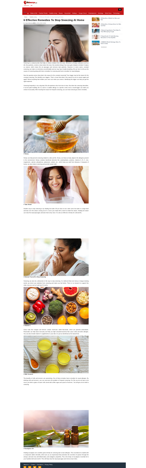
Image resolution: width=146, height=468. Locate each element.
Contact (33, 464)
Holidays (74, 13)
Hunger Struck (83, 13)
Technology (116, 13)
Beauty (61, 13)
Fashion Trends (43, 13)
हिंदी (31, 5)
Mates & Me (33, 13)
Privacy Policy (49, 464)
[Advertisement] (56, 103)
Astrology (100, 13)
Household (67, 13)
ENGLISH (26, 5)
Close (25, 12)
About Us (26, 464)
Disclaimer (40, 464)
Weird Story (108, 13)
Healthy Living (53, 13)
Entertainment (92, 13)
